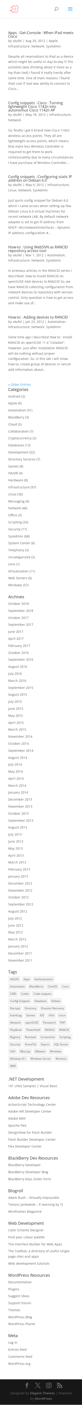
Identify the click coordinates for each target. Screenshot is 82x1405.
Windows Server (41, 1059)
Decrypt (15, 1008)
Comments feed (20, 1356)
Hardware (15, 480)
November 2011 (20, 960)
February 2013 (19, 869)
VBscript (25, 1051)
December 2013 (20, 799)
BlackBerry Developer (24, 1165)
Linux (12, 190)
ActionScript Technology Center (32, 1104)
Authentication (43, 979)
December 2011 (20, 953)
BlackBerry (16, 417)
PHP (62, 1022)
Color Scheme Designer (26, 1230)
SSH (12, 1051)
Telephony (16, 550)
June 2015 (15, 708)
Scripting (15, 522)
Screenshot (48, 1037)
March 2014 (17, 785)
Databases (16, 445)
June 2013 (15, 841)
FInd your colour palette (26, 1237)
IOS (42, 1015)
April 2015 (16, 722)
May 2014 (15, 771)
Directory (30, 1008)
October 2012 (18, 897)
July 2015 (15, 701)
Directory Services (22, 459)
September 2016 (20, 659)
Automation (56, 255)
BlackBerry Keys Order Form (29, 1179)
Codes (25, 994)
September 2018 (20, 611)
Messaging (16, 501)
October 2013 (18, 813)
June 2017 (15, 631)
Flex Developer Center (25, 1146)
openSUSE (31, 1022)
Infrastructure (19, 46)
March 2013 (17, 862)
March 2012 (17, 939)
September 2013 (20, 820)
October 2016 (18, 653)
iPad (51, 1015)
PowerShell (33, 1030)
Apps (26, 979)
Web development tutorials (29, 1263)
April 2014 (16, 778)
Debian (55, 1001)
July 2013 (15, 834)
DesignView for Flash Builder (30, 1132)
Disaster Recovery (52, 1008)
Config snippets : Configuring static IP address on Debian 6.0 (40, 178)
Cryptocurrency (20, 438)
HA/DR (13, 473)
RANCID (64, 1030)
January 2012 (18, 946)
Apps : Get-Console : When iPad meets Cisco (41, 34)
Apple (53, 41)
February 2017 (19, 645)
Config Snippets (20, 1001)
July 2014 (15, 764)
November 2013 (20, 806)
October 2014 (18, 743)
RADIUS (50, 1030)
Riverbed (30, 1037)
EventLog (16, 1015)
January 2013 (18, 876)
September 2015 (20, 687)
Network (37, 46)
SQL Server (61, 1044)
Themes (14, 1310)
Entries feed (17, 1349)
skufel (17, 41)
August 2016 (17, 666)
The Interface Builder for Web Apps (35, 1244)
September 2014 (20, 750)
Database (40, 1001)
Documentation (20, 1282)
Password (49, 1022)
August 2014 (17, 757)
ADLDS (14, 979)
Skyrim (45, 1044)
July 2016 (15, 673)
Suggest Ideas (18, 1296)
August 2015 (17, 694)
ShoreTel (30, 1044)
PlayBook (16, 1030)
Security (14, 529)
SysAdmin (53, 46)
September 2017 (20, 624)
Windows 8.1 (18, 1059)
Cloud (12, 424)
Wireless (61, 1059)
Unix (11, 564)
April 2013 (16, 855)
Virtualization (18, 571)
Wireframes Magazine (25, 1211)
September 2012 (20, 904)
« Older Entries (19, 384)
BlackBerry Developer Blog (28, 1172)
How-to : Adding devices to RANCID (38, 317)
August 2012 (17, 911)
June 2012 (15, 925)
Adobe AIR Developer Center (29, 1111)
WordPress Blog (20, 1317)
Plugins (13, 1289)
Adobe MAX (17, 1118)
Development (18, 452)
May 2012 (15, 932)
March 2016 (17, 680)
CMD (13, 994)
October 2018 (18, 603)
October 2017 (18, 618)
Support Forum (19, 1303)
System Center (19, 543)
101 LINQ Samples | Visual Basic (33, 1086)
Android (14, 396)
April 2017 (16, 638)
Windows (15, 585)
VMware (40, 1051)
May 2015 (15, 715)
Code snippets (42, 994)
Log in (12, 1342)
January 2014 (18, 792)
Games (13, 466)
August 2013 (17, 827)
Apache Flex (17, 1125)
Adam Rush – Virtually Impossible (33, 1197)
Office (12, 515)
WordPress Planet (21, 1324)
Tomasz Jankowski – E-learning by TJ (35, 1204)
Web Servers (17, 578)
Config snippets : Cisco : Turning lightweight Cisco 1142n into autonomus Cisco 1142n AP (35, 106)
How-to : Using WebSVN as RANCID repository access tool (38, 249)
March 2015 (17, 729)
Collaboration (18, 431)
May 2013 (15, 848)
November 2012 (20, 890)
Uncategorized (19, 557)
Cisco (65, 986)
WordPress (43, 1398)
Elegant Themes (42, 1393)
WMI (13, 1066)
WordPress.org (19, 1363)
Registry (15, 1037)
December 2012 (20, 883)
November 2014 (20, 736)
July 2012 (15, 918)
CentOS (52, 986)
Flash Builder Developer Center (32, 1139)
